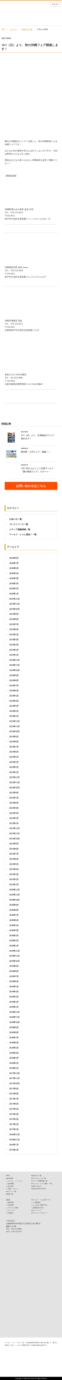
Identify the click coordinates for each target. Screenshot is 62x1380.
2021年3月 (14, 874)
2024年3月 (14, 706)
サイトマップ (36, 1210)
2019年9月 (14, 966)
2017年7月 (14, 1099)
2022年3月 (14, 813)
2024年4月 (14, 701)
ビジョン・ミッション (15, 1181)
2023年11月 (14, 726)
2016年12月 (14, 1134)
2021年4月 (14, 869)
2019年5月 (14, 986)
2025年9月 (14, 614)
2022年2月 (14, 818)
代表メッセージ (13, 1189)
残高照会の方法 (38, 1208)
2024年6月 (14, 690)
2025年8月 (14, 619)
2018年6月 (14, 1042)
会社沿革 (11, 1186)
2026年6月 (14, 568)
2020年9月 (14, 905)
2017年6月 (14, 1104)
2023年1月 (14, 772)
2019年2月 (14, 1002)
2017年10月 (14, 1083)
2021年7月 (14, 854)
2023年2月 (14, 767)
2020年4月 (14, 930)
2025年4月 (14, 639)
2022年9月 (14, 793)
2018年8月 (14, 1032)
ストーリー (11, 1210)
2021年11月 (14, 833)
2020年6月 (14, 920)
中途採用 (11, 1205)
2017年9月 (14, 1089)
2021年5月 (14, 864)
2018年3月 (14, 1058)
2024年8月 (14, 680)
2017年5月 (14, 1109)
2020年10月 (14, 900)
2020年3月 (14, 935)
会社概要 (11, 1183)
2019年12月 (14, 951)
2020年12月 (14, 890)
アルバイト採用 (13, 1208)
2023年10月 (14, 731)
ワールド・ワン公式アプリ (41, 1200)
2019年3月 (14, 997)
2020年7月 (14, 915)
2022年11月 (14, 782)
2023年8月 (14, 741)
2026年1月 (14, 594)
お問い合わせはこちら (31, 485)
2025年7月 (14, 624)
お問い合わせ (36, 1186)
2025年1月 (14, 655)
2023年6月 (14, 752)
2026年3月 (14, 583)
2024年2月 (14, 711)
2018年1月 (14, 1068)
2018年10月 (14, 1022)
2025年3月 (14, 645)
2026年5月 (14, 573)
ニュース (13, 29)
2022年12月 (14, 777)
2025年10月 (14, 609)
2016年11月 (14, 1140)
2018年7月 (14, 1037)
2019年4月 (14, 991)
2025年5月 (14, 634)
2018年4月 (14, 1053)
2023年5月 (14, 757)
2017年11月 (14, 1078)
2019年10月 (14, 961)
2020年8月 (14, 910)
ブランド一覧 (11, 1191)
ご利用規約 (36, 1202)
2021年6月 (14, 859)
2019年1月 (14, 1007)
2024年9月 (14, 675)
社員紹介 (11, 1213)
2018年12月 (14, 1012)
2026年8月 (14, 558)
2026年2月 (14, 588)
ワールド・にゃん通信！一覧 (23, 534)
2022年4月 (14, 808)
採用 (8, 1200)
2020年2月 (14, 940)
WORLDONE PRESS (39, 1189)
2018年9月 (14, 1027)
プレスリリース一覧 (18, 524)
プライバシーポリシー (39, 1213)
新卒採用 (11, 1202)
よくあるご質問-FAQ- (40, 1205)
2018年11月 (14, 1017)
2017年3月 (14, 1119)
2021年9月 (14, 844)
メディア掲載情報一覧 (19, 529)
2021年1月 (14, 884)
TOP (3, 29)
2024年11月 (14, 665)
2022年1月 (14, 823)
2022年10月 (14, 788)
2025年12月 (14, 599)
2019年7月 (14, 976)
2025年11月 (14, 604)
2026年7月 (14, 563)
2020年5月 (14, 925)
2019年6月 (14, 981)
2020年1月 (14, 946)
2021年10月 (14, 839)
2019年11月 (14, 956)
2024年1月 (14, 716)
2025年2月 (14, 650)
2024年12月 (14, 660)
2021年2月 (14, 879)
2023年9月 (14, 736)
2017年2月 (14, 1124)
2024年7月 (14, 685)
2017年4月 (14, 1114)
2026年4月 (14, 578)
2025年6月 (14, 629)
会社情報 (10, 1178)
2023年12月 (14, 721)
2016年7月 (14, 1145)
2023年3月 (14, 762)
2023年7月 (14, 747)
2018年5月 (14, 1048)
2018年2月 (14, 1063)
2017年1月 (14, 1129)
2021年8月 (14, 849)
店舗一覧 (10, 1194)
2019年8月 (14, 971)
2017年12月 (14, 1073)
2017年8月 (14, 1094)
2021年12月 (14, 828)
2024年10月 (14, 670)
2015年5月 (14, 1150)
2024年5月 (14, 696)
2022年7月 (14, 798)
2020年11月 (14, 895)
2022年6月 (14, 803)
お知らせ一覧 (27, 29)
